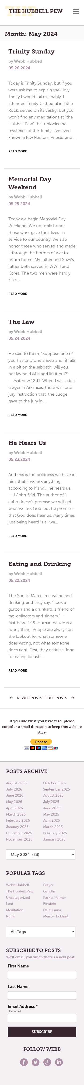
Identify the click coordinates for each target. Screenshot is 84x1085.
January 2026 (17, 827)
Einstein (49, 904)
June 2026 (14, 795)
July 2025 (51, 802)
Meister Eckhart (55, 916)
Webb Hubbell (17, 885)
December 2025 (19, 833)
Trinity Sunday (31, 51)
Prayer (48, 885)
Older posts (54, 698)
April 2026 (14, 808)
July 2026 (14, 789)
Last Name (18, 986)
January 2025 (54, 839)
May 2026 (14, 802)
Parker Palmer (54, 897)
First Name (18, 966)
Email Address (23, 1006)
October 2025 (54, 783)
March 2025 (53, 827)
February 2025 (55, 833)
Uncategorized (18, 897)
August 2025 (53, 795)
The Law (21, 322)
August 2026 (16, 783)
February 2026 (18, 820)
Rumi (10, 916)
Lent (9, 904)
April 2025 (51, 820)
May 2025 (51, 814)
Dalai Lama (52, 910)
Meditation (14, 910)
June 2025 (51, 808)
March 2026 (16, 814)
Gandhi (49, 891)
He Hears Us (27, 443)
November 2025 (19, 839)
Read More (17, 151)
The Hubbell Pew (19, 891)
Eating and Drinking (39, 564)
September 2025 (56, 789)
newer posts (29, 698)
